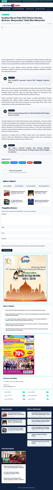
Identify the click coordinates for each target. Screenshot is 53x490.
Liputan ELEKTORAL (40, 8)
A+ (50, 23)
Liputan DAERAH (30, 186)
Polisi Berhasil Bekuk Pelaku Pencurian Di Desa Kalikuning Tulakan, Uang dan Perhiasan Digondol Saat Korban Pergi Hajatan (26, 329)
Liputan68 (19, 170)
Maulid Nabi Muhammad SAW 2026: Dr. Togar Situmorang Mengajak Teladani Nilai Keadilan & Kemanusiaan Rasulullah (27, 314)
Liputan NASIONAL (6, 8)
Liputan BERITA (7, 186)
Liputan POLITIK (30, 8)
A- (48, 23)
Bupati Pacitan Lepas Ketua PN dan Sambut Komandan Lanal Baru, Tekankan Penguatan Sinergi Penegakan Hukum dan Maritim (26, 324)
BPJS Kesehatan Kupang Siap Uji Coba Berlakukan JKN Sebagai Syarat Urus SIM (28, 114)
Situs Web (4, 238)
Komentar (4, 214)
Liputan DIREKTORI (44, 186)
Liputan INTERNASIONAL (18, 8)
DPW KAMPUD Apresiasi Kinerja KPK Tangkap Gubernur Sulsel (28, 81)
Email (3, 233)
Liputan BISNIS (19, 186)
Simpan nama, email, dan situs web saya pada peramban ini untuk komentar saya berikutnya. (23, 245)
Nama (3, 227)
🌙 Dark (49, 9)
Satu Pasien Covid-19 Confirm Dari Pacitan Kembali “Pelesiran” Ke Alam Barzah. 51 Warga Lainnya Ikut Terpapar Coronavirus (28, 150)
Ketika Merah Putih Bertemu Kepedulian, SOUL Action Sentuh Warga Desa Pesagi (25, 310)
